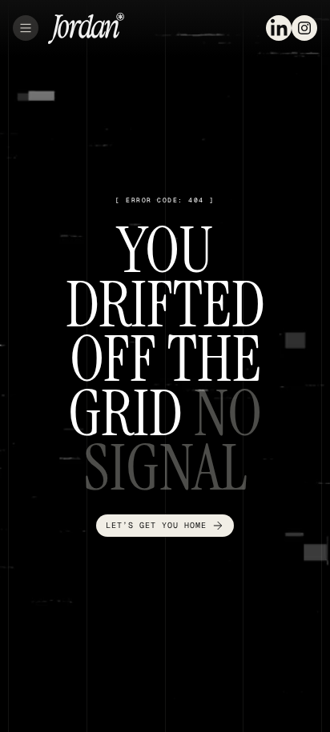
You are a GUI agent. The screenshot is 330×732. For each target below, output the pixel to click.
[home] (86, 28)
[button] (25, 28)
